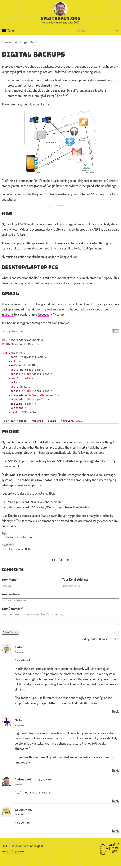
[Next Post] (67, 560)
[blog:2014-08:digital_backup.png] (60, 142)
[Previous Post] (53, 560)
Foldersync (8, 475)
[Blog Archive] (60, 560)
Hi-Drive (58, 248)
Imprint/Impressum (14, 851)
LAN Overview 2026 (19, 549)
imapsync (8, 314)
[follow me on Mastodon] (39, 846)
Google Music (68, 256)
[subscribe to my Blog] (42, 846)
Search (117, 31)
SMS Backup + (17, 461)
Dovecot (43, 314)
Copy (115, 331)
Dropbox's (14, 515)
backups (10, 537)
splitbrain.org (60, 18)
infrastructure (25, 537)
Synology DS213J (17, 224)
